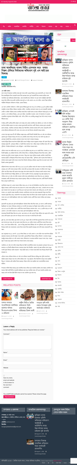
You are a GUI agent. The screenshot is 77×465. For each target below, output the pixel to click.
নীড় (4, 26)
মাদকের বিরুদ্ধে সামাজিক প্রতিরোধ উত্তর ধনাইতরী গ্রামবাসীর (68, 96)
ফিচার (59, 264)
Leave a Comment (38, 80)
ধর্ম (58, 257)
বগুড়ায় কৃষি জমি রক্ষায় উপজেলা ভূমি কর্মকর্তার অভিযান (44, 305)
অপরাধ (4, 77)
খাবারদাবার (60, 229)
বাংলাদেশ (60, 268)
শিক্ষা (59, 296)
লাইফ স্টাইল (61, 292)
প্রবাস (59, 261)
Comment (6, 334)
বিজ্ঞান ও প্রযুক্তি (61, 271)
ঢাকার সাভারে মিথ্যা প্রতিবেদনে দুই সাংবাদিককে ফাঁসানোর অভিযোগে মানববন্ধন (9, 279)
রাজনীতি (24, 26)
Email (5, 360)
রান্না (56, 26)
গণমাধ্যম (60, 236)
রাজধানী (59, 285)
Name (5, 352)
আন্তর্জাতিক (16, 26)
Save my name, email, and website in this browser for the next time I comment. (8, 382)
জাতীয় (9, 26)
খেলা (37, 26)
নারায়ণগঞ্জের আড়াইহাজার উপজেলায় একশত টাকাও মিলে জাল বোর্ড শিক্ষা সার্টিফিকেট (47, 279)
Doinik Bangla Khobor (23, 80)
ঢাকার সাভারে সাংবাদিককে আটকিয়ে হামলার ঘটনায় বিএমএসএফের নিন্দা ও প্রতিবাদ (10, 307)
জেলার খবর (60, 247)
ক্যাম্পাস (60, 226)
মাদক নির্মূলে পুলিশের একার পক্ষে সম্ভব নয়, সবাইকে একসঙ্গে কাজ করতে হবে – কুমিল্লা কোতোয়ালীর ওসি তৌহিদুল (68, 151)
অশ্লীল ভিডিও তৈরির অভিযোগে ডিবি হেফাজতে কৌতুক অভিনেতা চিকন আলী (26, 307)
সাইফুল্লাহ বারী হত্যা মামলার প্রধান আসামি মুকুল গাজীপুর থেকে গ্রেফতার (67, 175)
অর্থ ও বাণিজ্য (61, 205)
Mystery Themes (57, 461)
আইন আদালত (61, 212)
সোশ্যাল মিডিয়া (61, 303)
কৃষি (58, 222)
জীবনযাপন (60, 243)
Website (5, 368)
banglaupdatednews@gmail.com (11, 427)
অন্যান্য (67, 26)
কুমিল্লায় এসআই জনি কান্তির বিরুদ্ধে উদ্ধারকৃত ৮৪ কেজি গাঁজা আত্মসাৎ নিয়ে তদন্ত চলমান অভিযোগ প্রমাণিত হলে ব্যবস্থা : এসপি (68, 122)
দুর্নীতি (59, 254)
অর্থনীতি (31, 26)
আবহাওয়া (60, 219)
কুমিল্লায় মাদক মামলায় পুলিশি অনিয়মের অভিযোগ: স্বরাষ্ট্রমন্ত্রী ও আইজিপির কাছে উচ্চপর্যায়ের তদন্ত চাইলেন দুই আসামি (68, 70)
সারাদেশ (60, 299)
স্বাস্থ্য (61, 26)
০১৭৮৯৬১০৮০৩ (10, 422)
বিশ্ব (58, 278)
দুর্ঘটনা (59, 250)
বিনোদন (43, 26)
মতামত (50, 26)
